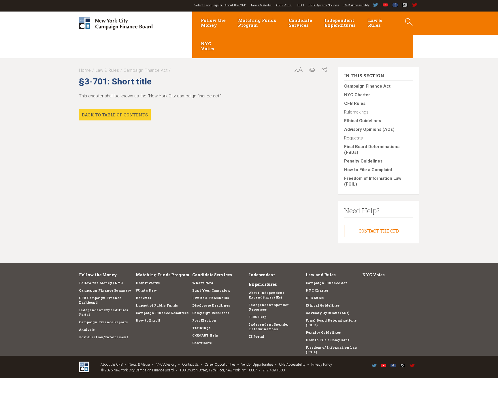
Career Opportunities (220, 364)
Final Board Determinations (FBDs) (371, 149)
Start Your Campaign (211, 290)
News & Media (261, 5)
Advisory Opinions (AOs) (369, 129)
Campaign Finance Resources (162, 313)
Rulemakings (356, 112)
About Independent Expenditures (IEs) (266, 294)
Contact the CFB (379, 231)
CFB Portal (284, 5)
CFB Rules (354, 103)
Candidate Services (300, 22)
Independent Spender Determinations (268, 326)
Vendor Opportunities (257, 364)
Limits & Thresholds (210, 298)
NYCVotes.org (166, 364)
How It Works (148, 283)
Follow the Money (213, 22)
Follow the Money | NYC (101, 283)
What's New (146, 290)
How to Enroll (148, 320)
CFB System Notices (323, 5)
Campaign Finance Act (145, 70)
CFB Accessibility (356, 5)
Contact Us (190, 364)
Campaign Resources (210, 313)
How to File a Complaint (368, 169)
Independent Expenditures (340, 22)
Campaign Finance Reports (103, 322)
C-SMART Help (205, 335)
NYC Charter (357, 94)
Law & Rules (375, 22)
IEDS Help (258, 317)
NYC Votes (207, 46)
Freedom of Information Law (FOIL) (372, 181)
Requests (353, 138)
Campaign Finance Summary (105, 290)
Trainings (201, 328)
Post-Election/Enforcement (103, 337)
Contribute (202, 343)
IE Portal (256, 336)
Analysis (87, 329)
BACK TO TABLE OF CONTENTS (115, 115)
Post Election (204, 320)
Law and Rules (320, 274)
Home (85, 70)
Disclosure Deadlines (211, 305)
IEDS (300, 5)
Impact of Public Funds (157, 305)
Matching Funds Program (257, 22)
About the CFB (235, 5)
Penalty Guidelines (363, 161)
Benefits (143, 298)
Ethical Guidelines (362, 120)
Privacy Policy (321, 364)
